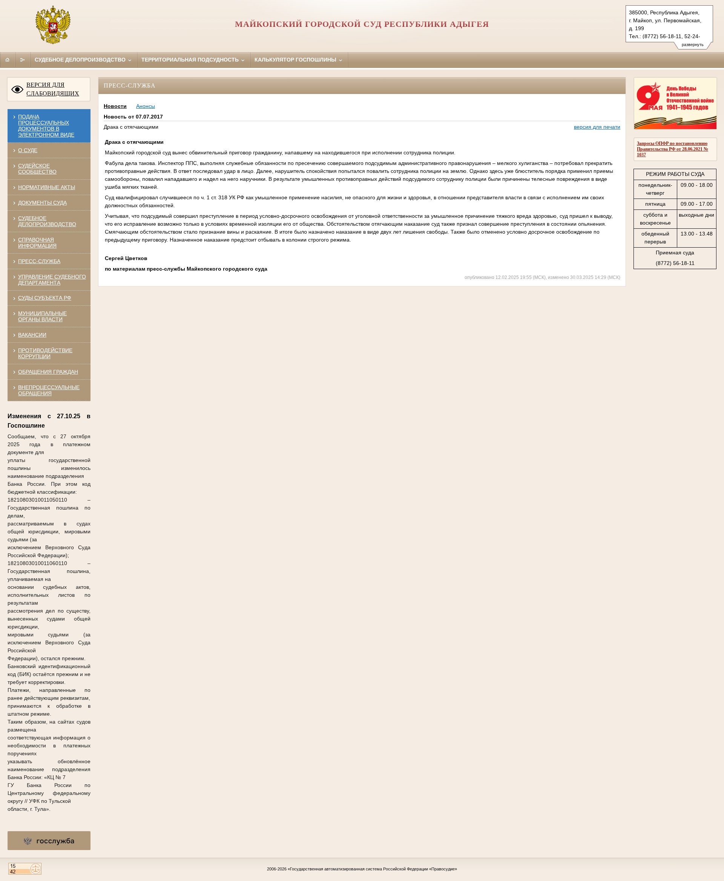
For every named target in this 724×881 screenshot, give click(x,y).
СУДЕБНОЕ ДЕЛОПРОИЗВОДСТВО (47, 221)
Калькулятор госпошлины (296, 60)
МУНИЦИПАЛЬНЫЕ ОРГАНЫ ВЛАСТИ (42, 316)
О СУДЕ (27, 150)
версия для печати (597, 127)
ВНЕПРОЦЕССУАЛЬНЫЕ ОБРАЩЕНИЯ (49, 390)
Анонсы (145, 106)
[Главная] (7, 59)
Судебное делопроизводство (81, 60)
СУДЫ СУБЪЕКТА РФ (44, 298)
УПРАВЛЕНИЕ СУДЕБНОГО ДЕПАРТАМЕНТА (52, 280)
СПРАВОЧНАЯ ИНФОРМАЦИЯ (37, 243)
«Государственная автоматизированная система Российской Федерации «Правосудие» (372, 869)
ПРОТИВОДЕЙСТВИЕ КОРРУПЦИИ (45, 353)
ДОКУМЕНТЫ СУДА (42, 203)
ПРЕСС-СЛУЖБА (39, 261)
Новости (115, 106)
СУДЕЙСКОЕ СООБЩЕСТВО (37, 169)
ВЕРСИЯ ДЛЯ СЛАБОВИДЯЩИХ (52, 89)
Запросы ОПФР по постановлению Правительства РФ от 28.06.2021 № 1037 (672, 149)
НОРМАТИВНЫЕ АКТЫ (46, 187)
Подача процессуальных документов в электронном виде (46, 126)
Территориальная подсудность (190, 60)
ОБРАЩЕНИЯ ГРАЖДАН (48, 372)
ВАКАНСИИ (32, 335)
